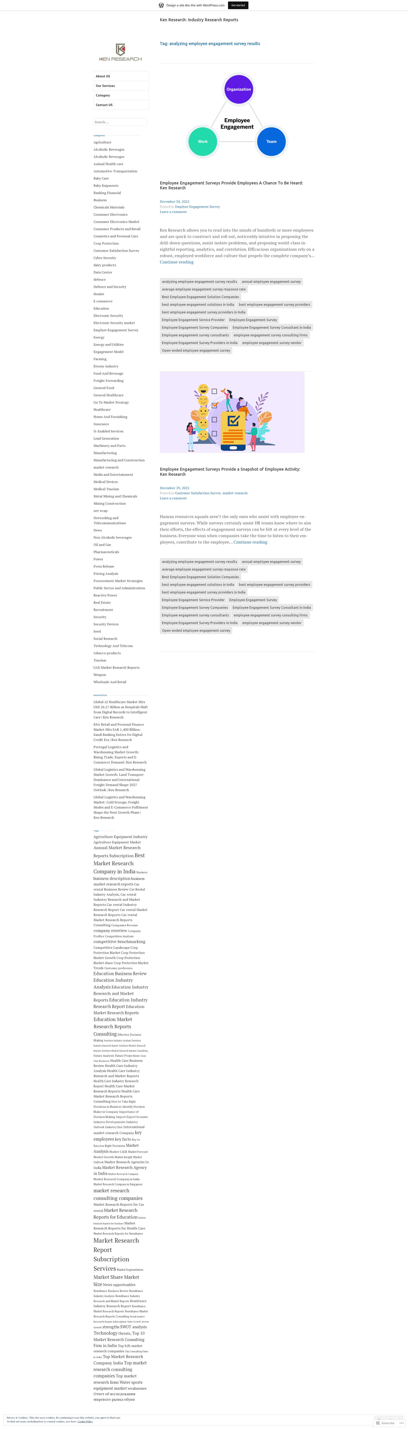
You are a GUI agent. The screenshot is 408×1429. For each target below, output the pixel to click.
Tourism (100, 660)
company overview (110, 930)
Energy (99, 337)
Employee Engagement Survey (253, 320)
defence (100, 279)
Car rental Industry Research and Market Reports (117, 899)
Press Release (104, 566)
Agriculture (102, 142)
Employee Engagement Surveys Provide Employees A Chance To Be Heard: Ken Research (231, 185)
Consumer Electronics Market (116, 221)
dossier (99, 294)
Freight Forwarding (108, 380)
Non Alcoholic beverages (113, 537)
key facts (123, 1139)
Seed (97, 631)
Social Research (105, 638)
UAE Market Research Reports (117, 667)
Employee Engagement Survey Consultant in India (272, 327)
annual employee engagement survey (271, 281)
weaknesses (137, 1388)
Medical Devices (106, 481)
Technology (106, 1333)
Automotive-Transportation (115, 171)
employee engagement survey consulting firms (271, 335)
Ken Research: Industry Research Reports (199, 19)
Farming (100, 359)
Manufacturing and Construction (119, 460)
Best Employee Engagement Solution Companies (200, 297)
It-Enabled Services (108, 431)
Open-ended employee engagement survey (196, 350)
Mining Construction (110, 503)
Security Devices (106, 624)
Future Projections (127, 1056)
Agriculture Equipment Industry (120, 836)
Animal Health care (108, 163)
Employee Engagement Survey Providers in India (200, 343)
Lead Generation (106, 438)
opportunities (124, 1284)
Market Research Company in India (117, 1179)
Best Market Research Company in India (119, 863)
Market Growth (104, 1157)
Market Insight (123, 1157)
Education (101, 308)
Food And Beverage (108, 373)
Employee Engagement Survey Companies (195, 327)
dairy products (105, 265)
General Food (104, 387)
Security (100, 617)
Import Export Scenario (132, 1117)
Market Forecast (138, 1152)
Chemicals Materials (109, 207)
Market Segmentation (130, 1270)
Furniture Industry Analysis (117, 1040)
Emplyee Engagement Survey (197, 206)
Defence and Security (110, 286)
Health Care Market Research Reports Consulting (117, 1096)
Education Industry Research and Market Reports (121, 993)
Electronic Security (108, 315)
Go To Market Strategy (111, 402)
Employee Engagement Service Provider (193, 320)
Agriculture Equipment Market (117, 842)
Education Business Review (120, 973)
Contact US (104, 105)
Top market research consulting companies (120, 1369)
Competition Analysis (119, 936)
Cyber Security (105, 257)
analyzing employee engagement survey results (199, 281)
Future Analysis (104, 1056)
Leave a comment (173, 211)
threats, (124, 1333)
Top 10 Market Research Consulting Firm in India (119, 1339)
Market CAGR (118, 1152)
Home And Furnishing (110, 416)
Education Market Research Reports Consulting (113, 1026)
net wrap (101, 510)
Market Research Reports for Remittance (118, 1233)
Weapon (100, 674)
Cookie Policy (85, 1421)
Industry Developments (109, 1122)
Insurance (101, 424)
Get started (238, 5)
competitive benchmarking (119, 941)
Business (100, 200)
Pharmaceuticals (106, 552)
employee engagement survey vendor (272, 343)
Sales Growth (134, 1321)
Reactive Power (105, 595)
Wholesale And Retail (110, 682)
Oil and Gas (102, 544)
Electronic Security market (114, 322)
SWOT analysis (133, 1326)
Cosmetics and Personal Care (116, 236)
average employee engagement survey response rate (204, 289)
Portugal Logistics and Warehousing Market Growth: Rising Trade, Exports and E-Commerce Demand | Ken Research (120, 755)
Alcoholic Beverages (109, 149)
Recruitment (103, 609)
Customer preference (118, 968)
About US (103, 76)
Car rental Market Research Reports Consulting (115, 919)
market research (235, 493)
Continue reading (177, 262)
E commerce (103, 301)
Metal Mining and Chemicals (115, 496)
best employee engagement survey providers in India (203, 312)
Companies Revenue (124, 925)
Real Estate (102, 602)
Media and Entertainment (113, 474)
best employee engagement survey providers (274, 304)
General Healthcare (108, 395)
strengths (110, 1326)
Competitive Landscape (112, 947)
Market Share (108, 1277)
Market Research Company (123, 1173)
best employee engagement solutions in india (198, 304)
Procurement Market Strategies (118, 580)
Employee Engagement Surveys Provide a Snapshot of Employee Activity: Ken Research (230, 471)
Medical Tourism (106, 489)
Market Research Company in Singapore (118, 1184)
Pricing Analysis (106, 573)
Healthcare (102, 409)
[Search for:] (120, 122)
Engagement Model (108, 351)
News (98, 530)
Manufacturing (105, 452)
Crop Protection (106, 243)
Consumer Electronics (111, 214)
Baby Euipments (106, 185)
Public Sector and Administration (119, 588)
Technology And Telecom (113, 645)
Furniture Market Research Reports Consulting (125, 1050)
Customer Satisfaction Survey (198, 493)
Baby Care (101, 178)
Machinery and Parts (109, 445)
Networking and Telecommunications (110, 520)
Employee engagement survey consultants (195, 335)
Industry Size (114, 1127)
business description (112, 878)
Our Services (105, 86)
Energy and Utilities (109, 344)
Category (103, 95)
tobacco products (107, 653)
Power (98, 559)
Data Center (103, 272)
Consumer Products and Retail (117, 229)
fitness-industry (106, 366)
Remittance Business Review (111, 1291)
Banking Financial (107, 192)
